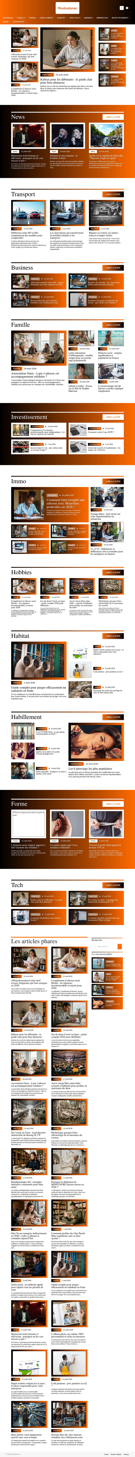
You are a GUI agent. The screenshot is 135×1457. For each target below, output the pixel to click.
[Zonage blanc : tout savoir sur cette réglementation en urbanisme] (107, 497)
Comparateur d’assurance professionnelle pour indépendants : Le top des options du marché (48, 431)
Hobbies (15, 85)
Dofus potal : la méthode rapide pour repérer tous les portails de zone (27, 1287)
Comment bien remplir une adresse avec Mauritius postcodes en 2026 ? (66, 503)
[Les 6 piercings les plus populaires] (96, 741)
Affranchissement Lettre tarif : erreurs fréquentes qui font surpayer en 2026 (24, 56)
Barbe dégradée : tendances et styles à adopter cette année (51, 772)
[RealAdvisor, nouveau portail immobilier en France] (19, 547)
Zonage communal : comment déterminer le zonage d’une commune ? (77, 532)
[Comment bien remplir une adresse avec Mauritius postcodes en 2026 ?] (29, 505)
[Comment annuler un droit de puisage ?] (59, 547)
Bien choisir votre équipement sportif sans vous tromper (26, 1436)
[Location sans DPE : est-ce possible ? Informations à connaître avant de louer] (19, 531)
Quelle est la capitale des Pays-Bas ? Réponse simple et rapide (106, 157)
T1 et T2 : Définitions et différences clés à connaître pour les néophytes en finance (107, 551)
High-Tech (47, 75)
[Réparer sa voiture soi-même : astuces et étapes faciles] (106, 213)
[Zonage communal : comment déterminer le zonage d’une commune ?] (59, 531)
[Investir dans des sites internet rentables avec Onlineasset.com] (21, 299)
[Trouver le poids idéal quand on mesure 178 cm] (106, 824)
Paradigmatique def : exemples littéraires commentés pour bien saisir (27, 1184)
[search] (122, 8)
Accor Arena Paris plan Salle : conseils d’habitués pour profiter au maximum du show (117, 66)
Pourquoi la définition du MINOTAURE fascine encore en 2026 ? (67, 1184)
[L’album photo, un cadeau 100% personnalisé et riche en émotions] (69, 1314)
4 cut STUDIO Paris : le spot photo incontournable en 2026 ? (50, 733)
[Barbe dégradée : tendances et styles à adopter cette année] (22, 770)
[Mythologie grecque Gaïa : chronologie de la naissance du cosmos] (111, 586)
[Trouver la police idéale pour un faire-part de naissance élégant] (98, 977)
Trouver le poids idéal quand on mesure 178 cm (105, 846)
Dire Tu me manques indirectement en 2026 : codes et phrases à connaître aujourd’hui (29, 1235)
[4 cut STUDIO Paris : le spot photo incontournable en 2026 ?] (22, 731)
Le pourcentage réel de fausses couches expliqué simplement (110, 388)
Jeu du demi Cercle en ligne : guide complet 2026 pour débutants (117, 35)
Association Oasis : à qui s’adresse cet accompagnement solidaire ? (117, 50)
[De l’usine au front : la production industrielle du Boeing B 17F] (104, 80)
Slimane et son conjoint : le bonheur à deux (64, 157)
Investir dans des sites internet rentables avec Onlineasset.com (44, 301)
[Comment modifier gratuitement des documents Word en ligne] (78, 916)
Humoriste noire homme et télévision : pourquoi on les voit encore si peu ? (27, 158)
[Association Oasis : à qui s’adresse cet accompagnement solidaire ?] (104, 49)
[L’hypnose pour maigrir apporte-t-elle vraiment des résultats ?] (28, 824)
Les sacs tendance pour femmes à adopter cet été (113, 965)
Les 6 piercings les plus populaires (90, 768)
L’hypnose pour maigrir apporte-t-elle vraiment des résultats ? (28, 846)
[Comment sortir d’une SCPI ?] (78, 430)
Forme (19, 803)
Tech (17, 884)
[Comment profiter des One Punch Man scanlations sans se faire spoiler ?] (69, 1213)
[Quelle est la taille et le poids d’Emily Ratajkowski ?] (22, 751)
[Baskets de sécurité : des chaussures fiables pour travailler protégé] (78, 281)
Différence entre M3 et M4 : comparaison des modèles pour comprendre (26, 235)
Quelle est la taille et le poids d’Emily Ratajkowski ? (48, 752)
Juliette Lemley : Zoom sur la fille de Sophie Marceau (80, 388)
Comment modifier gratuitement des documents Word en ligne (104, 918)
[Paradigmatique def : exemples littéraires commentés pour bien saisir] (29, 1161)
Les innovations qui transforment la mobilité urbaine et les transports (66, 235)
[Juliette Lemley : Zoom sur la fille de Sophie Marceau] (81, 371)
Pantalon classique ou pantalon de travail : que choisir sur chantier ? (103, 301)
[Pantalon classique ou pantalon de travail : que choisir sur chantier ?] (78, 299)
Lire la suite (113, 117)
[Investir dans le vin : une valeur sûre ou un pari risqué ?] (21, 447)
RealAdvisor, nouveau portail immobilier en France (37, 548)
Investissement (29, 416)
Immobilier (52, 495)
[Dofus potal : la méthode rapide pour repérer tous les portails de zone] (29, 1264)
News (18, 116)
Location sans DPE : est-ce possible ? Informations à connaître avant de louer (36, 532)
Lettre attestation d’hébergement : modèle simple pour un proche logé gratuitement (80, 356)
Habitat (20, 635)
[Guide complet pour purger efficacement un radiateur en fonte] (39, 660)
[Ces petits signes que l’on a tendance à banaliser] (67, 824)
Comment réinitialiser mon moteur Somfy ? (46, 918)
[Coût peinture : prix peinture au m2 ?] (80, 669)
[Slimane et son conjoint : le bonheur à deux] (67, 135)
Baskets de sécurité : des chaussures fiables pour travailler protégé (104, 283)
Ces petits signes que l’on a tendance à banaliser (63, 846)
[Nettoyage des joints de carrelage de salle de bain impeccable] (80, 689)
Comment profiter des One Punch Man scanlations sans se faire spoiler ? (68, 1235)
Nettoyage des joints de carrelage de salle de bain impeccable (107, 691)
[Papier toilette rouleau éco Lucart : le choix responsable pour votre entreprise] (80, 650)
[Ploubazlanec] (67, 8)
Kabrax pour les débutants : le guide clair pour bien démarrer (66, 80)
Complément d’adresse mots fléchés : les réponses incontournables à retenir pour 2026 (24, 91)
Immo (18, 481)
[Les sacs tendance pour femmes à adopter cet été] (98, 963)
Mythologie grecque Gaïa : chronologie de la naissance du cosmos (111, 603)
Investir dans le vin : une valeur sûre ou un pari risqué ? (46, 448)
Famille (114, 45)
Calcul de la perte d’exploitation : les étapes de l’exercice (104, 448)
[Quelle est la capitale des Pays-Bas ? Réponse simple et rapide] (106, 135)
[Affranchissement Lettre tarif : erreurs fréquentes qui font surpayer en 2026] (25, 37)
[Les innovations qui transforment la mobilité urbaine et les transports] (67, 213)
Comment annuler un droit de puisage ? (77, 548)
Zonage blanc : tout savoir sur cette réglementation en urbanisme (105, 516)
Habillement (26, 716)
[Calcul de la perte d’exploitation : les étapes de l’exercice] (78, 447)
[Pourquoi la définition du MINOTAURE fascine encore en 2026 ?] (69, 1161)
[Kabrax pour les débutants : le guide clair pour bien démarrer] (67, 49)
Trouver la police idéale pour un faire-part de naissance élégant (113, 978)
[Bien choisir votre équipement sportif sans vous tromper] (29, 1414)
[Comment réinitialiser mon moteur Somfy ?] (21, 916)
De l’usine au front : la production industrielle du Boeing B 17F (118, 81)
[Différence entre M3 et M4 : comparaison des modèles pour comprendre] (28, 213)
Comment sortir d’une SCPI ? (101, 431)
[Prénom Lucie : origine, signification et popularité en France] (111, 338)
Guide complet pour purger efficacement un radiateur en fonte (38, 689)
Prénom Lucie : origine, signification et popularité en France (110, 355)
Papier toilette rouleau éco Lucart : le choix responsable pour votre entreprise (108, 651)
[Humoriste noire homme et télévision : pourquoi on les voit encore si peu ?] (28, 135)
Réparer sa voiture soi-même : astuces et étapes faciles (104, 234)
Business (16, 50)
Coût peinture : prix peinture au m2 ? (108, 671)
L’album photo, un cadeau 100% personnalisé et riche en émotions (68, 1335)
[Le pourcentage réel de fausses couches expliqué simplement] (111, 371)
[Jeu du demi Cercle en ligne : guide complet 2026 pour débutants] (104, 34)
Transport (23, 194)
